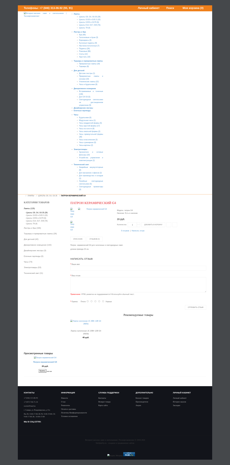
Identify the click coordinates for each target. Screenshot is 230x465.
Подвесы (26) (84, 49)
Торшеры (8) (84, 66)
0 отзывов (125, 231)
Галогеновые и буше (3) (88, 37)
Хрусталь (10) (84, 57)
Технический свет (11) (33, 273)
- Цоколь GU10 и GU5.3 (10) (36, 215)
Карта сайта (103, 405)
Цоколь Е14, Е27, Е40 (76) (89, 25)
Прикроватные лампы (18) (89, 64)
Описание (78, 239)
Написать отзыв (138, 231)
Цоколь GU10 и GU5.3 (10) (89, 20)
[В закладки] (48, 371)
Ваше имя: (76, 264)
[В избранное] (174, 224)
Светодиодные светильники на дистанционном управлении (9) (91, 102)
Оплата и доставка (68, 409)
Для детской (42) (31, 239)
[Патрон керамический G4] (95, 209)
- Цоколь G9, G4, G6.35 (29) (36, 213)
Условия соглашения (69, 416)
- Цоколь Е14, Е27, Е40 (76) (36, 221)
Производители (142, 401)
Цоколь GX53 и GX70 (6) (89, 22)
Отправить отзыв (195, 307)
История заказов (179, 401)
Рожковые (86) (85, 51)
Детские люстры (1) (87, 73)
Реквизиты (65, 405)
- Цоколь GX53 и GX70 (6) (35, 218)
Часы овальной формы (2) (89, 131)
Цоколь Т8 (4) (84, 28)
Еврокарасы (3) (85, 40)
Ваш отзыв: (76, 276)
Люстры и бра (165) (32, 228)
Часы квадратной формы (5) (90, 123)
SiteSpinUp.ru (101, 443)
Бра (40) (82, 35)
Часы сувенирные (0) (87, 142)
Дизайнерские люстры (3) (35, 250)
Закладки (176, 405)
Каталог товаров (142, 398)
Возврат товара (104, 401)
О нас (63, 401)
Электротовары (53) (32, 267)
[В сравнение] (169, 224)
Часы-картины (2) (86, 145)
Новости (64, 398)
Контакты (102, 398)
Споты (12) (83, 54)
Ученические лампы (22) (89, 82)
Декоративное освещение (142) (38, 245)
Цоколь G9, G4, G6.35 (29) (89, 17)
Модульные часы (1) (87, 120)
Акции (138, 405)
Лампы (31, 196)
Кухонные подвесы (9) (88, 43)
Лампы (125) (29, 208)
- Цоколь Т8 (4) (31, 224)
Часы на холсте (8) (86, 129)
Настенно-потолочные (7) (89, 46)
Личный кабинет (179, 398)
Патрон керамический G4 (73, 196)
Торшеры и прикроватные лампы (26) (40, 233)
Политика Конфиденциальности (74, 412)
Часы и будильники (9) (88, 84)
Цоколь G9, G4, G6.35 (47, 196)
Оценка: (75, 302)
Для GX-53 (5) (84, 97)
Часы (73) (28, 262)
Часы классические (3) (88, 140)
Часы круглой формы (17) (89, 126)
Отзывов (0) (94, 239)
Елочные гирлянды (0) (33, 256)
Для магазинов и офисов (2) (90, 173)
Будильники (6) (85, 118)
